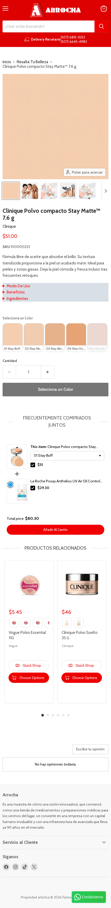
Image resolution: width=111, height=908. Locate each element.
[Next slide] (105, 190)
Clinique (9, 226)
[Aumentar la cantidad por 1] (47, 372)
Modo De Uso (18, 286)
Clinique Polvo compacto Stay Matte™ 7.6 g (63, 447)
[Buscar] (101, 26)
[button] (11, 190)
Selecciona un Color (18, 318)
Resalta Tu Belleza (32, 62)
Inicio (7, 62)
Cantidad (10, 361)
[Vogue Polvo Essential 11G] (29, 584)
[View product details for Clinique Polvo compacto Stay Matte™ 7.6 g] (17, 456)
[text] (55, 421)
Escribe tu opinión (90, 749)
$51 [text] (40, 464)
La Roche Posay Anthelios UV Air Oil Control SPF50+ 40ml (65, 481)
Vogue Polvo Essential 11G (27, 635)
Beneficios (16, 292)
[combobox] (48, 26)
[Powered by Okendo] (16, 751)
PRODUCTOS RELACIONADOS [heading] (55, 548)
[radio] (13, 337)
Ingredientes (17, 298)
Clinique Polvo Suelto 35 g (80, 635)
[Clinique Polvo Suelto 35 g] (82, 584)
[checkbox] (32, 465)
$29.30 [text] (43, 487)
